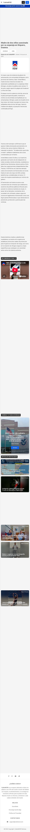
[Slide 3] (10, 451)
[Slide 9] (22, 451)
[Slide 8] (20, 451)
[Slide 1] (6, 451)
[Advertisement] (15, 25)
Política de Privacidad (15, 813)
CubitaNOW (7, 2)
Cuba (13, 51)
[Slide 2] (8, 451)
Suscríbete (15, 806)
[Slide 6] (16, 451)
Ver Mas (15, 447)
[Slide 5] (14, 451)
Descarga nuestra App (15, 810)
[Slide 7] (18, 451)
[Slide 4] (12, 451)
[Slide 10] (24, 451)
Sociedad (5, 51)
